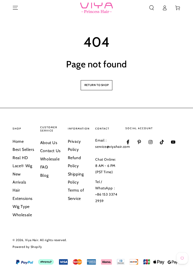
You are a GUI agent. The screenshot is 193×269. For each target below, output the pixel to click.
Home (18, 141)
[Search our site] (151, 7)
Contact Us (50, 150)
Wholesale (22, 214)
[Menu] (15, 7)
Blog (44, 175)
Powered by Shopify (27, 247)
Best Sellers (23, 149)
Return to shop (96, 85)
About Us (49, 142)
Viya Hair (31, 240)
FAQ (44, 167)
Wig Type (21, 206)
